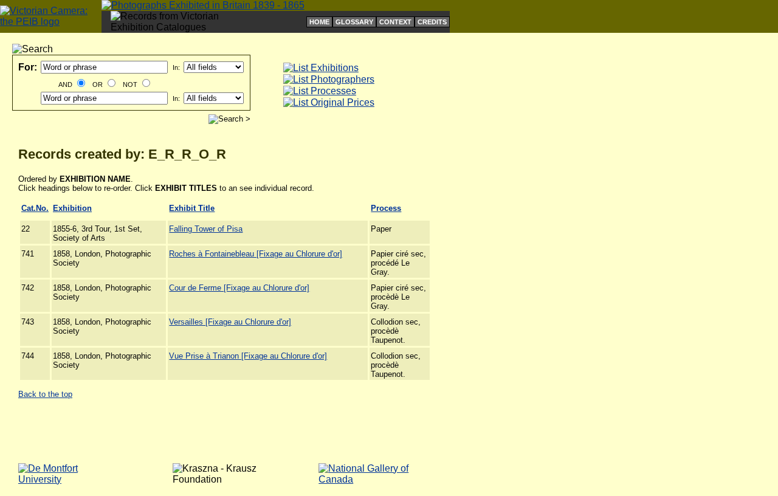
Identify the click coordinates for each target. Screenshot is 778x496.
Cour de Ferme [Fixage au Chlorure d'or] (239, 287)
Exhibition (72, 208)
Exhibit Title (192, 208)
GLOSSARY (354, 22)
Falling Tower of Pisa (206, 228)
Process (386, 208)
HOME (319, 22)
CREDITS (432, 22)
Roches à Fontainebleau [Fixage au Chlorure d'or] (255, 253)
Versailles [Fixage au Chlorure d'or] (230, 321)
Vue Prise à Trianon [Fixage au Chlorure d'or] (248, 355)
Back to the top (45, 394)
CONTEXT (395, 22)
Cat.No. (35, 208)
